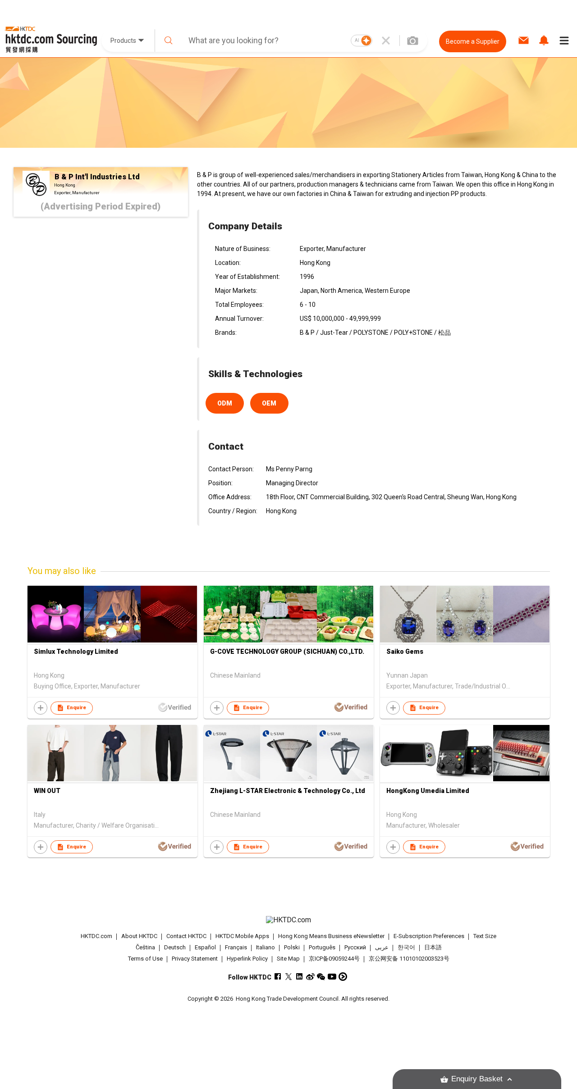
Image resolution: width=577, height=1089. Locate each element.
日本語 (433, 947)
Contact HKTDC (186, 936)
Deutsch (175, 947)
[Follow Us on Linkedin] (299, 976)
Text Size (484, 936)
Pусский (355, 947)
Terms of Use (145, 958)
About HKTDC (139, 936)
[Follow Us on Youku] (343, 976)
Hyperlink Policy (247, 958)
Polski (292, 947)
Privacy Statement (195, 958)
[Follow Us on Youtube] (332, 976)
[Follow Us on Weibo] (310, 976)
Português (322, 947)
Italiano (265, 947)
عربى (382, 947)
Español (205, 947)
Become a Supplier (472, 41)
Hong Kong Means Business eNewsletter (331, 936)
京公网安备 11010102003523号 (409, 958)
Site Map (288, 958)
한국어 (406, 947)
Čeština (145, 947)
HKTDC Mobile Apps (242, 936)
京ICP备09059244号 (334, 958)
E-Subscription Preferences (429, 936)
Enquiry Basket (477, 1079)
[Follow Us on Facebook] (278, 976)
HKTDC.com (96, 936)
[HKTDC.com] (288, 920)
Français (236, 947)
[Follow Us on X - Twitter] (288, 976)
